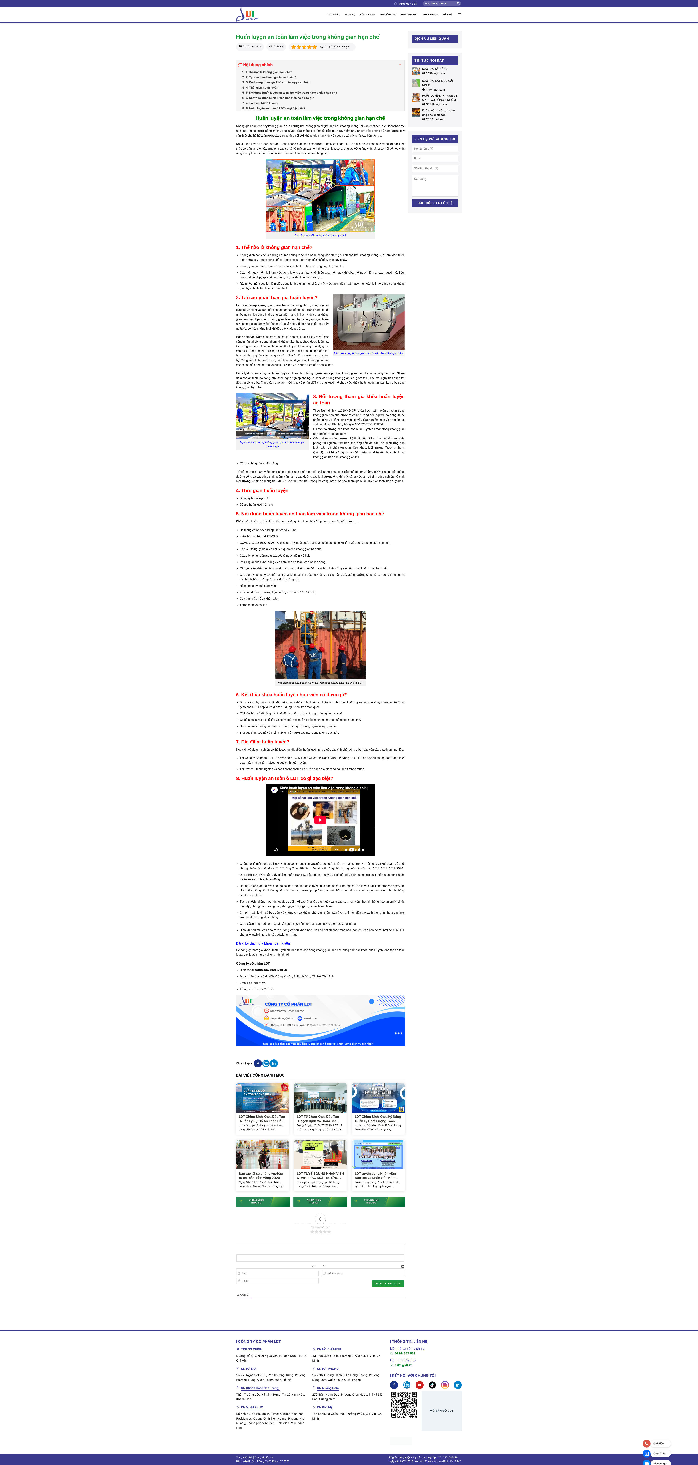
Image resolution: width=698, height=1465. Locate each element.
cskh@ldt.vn (257, 983)
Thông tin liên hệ (263, 1457)
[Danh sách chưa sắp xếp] (280, 1266)
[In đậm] (240, 1266)
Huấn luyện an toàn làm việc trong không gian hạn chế (306, 950)
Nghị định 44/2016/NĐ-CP (338, 410)
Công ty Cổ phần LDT (259, 757)
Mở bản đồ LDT (441, 1410)
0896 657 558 (405, 1353)
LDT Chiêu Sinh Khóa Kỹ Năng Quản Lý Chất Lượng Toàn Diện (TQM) (378, 1119)
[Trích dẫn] (288, 1266)
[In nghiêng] (248, 1266)
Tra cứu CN (430, 14)
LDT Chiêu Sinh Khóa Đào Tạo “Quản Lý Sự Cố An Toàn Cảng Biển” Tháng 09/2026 (262, 1119)
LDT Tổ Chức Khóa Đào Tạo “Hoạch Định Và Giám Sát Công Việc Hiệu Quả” (318, 1119)
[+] (325, 1266)
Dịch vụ (350, 14)
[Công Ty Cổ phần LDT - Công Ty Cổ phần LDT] (247, 15)
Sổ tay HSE (367, 14)
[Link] (304, 1266)
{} (313, 1266)
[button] (459, 14)
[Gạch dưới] (256, 1266)
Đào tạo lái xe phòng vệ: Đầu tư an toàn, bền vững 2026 (261, 1176)
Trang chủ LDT (244, 1457)
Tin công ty (388, 14)
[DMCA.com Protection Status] (401, 1441)
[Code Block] (296, 1266)
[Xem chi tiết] (320, 195)
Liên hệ (447, 14)
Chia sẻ (278, 46)
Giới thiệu (333, 14)
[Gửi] (458, 3)
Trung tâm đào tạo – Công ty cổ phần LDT (288, 382)
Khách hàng (409, 14)
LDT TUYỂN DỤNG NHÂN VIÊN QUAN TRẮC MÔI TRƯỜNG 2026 (320, 1176)
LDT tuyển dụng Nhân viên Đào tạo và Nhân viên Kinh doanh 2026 (375, 1176)
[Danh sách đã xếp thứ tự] (272, 1266)
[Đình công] (264, 1266)
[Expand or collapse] (400, 65)
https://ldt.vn (265, 989)
